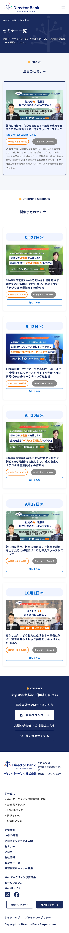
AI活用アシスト (16, 821)
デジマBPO (13, 815)
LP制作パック (15, 810)
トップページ (9, 20)
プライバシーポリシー (38, 917)
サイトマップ (12, 917)
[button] (63, 7)
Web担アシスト (16, 804)
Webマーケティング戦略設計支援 (26, 799)
